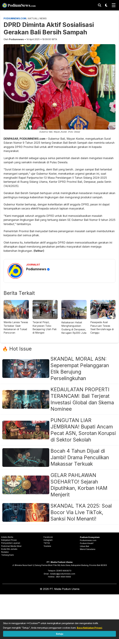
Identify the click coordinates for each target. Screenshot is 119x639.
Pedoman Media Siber (11, 546)
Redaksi (5, 552)
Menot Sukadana (87, 549)
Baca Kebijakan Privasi (89, 627)
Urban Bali (84, 546)
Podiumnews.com (88, 540)
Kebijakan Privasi (9, 540)
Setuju (59, 633)
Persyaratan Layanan (10, 543)
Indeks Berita (7, 537)
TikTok (47, 543)
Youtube (47, 546)
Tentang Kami (7, 555)
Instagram (48, 540)
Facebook (48, 537)
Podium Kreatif (86, 543)
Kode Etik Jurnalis (9, 549)
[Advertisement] (59, 616)
